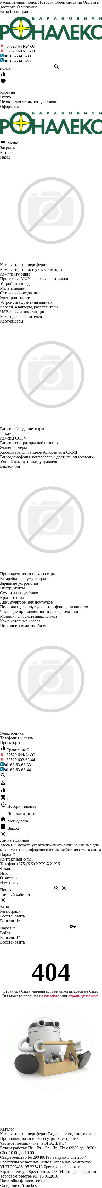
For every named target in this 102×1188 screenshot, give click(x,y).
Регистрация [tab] (11, 911)
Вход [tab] (4, 906)
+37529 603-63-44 (19, 51)
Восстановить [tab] (12, 916)
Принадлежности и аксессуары (28, 1138)
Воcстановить (12, 942)
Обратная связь (68, 2)
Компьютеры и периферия (23, 1134)
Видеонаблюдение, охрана (71, 1134)
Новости (46, 2)
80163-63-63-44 (17, 61)
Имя (4, 873)
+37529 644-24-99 (19, 46)
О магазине (27, 7)
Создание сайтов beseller (22, 1185)
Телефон (7, 864)
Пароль (7, 854)
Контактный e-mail (17, 859)
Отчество (8, 878)
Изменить (9, 882)
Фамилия (8, 868)
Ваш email (10, 920)
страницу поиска (83, 996)
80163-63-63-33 (17, 56)
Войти (6, 932)
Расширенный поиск (18, 2)
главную (51, 996)
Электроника (68, 1138)
